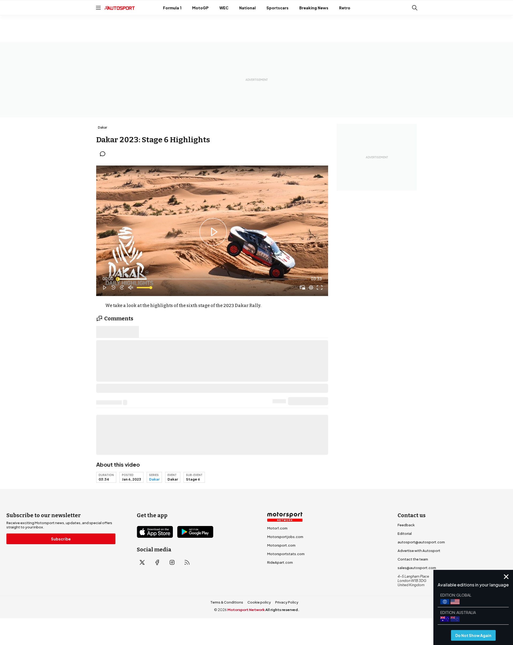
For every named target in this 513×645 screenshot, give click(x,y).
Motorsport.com (281, 545)
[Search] (414, 7)
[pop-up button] (311, 287)
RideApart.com (280, 562)
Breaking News (313, 7)
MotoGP (200, 7)
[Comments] (104, 153)
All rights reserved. (282, 610)
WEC (223, 7)
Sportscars (277, 7)
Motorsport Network (246, 610)
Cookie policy (259, 602)
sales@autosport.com (417, 568)
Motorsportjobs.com (285, 537)
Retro (344, 7)
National (247, 7)
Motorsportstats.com (286, 554)
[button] (213, 232)
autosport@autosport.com (421, 542)
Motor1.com (277, 528)
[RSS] (187, 562)
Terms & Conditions (226, 602)
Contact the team (413, 559)
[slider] (212, 279)
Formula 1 (172, 7)
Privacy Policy (286, 602)
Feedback (406, 525)
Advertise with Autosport (419, 550)
